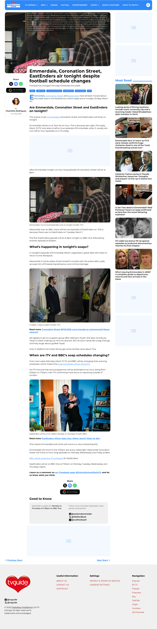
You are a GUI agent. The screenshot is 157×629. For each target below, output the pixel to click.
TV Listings (30, 5)
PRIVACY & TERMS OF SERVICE (105, 581)
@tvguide (12, 599)
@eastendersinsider (82, 514)
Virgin (135, 604)
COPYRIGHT (62, 589)
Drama (54, 5)
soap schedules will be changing (74, 364)
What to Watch (130, 5)
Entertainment (79, 5)
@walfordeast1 (79, 520)
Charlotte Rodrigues (16, 111)
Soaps (94, 5)
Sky (134, 596)
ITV (89, 91)
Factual (65, 5)
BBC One (40, 91)
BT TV (135, 585)
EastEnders (68, 91)
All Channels (138, 612)
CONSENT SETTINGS (100, 585)
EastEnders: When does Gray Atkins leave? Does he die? (71, 438)
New (43, 5)
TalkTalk (136, 600)
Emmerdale (80, 91)
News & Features (110, 5)
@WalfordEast (79, 517)
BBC (32, 91)
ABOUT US (61, 581)
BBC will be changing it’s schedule (46, 458)
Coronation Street (54, 91)
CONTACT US (62, 585)
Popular (136, 581)
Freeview (136, 592)
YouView (136, 608)
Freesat (135, 589)
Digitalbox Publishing (22, 607)
